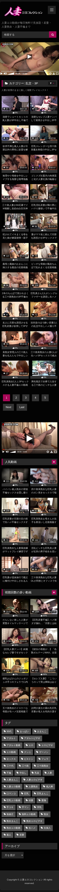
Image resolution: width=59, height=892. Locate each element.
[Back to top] (48, 882)
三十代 (10, 765)
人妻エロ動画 (13, 786)
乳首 (37, 772)
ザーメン (43, 752)
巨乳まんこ (42, 793)
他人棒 (49, 786)
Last (21, 407)
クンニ (27, 752)
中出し (23, 772)
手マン (25, 807)
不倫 (9, 772)
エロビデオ (47, 745)
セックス (11, 759)
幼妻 (31, 800)
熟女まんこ (12, 821)
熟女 (46, 814)
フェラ (44, 759)
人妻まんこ (12, 779)
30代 (9, 731)
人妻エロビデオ (34, 779)
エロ (31, 745)
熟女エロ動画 (13, 828)
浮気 (39, 807)
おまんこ (41, 731)
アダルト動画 (13, 745)
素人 (9, 834)
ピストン (28, 759)
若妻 (22, 834)
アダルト (11, 738)
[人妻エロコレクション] (24, 11)
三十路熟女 (42, 765)
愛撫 (43, 800)
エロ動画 (11, 752)
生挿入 (47, 828)
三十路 (25, 765)
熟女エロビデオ (34, 821)
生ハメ (32, 828)
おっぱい (24, 731)
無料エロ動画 (29, 814)
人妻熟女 (33, 786)
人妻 (49, 772)
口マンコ (11, 793)
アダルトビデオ (32, 738)
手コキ (10, 807)
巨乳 (26, 793)
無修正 (10, 814)
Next (8, 407)
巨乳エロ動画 (13, 800)
